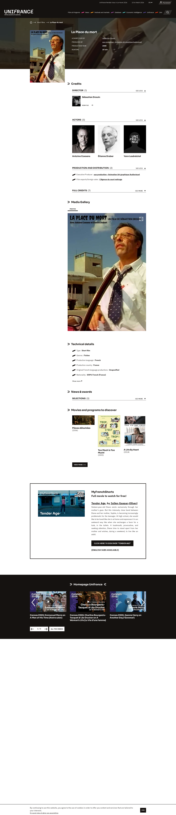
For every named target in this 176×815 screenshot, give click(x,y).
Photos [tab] (73, 209)
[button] (141, 219)
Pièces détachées (81, 428)
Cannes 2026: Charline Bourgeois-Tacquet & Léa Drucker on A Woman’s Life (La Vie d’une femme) (48, 618)
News (87, 12)
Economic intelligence (134, 12)
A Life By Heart (131, 450)
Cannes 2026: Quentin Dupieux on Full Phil (128, 616)
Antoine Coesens (81, 156)
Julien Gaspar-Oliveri (124, 503)
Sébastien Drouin (108, 38)
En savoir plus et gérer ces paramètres (44, 813)
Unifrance (150, 12)
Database (118, 12)
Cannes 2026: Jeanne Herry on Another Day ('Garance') (85, 616)
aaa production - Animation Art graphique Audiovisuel (122, 42)
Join (160, 12)
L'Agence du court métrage (111, 179)
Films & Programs (74, 12)
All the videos (57, 629)
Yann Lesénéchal (132, 156)
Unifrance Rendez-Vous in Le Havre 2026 (113, 2)
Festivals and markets (102, 12)
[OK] (143, 810)
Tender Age (98, 503)
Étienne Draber (105, 156)
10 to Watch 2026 (138, 2)
